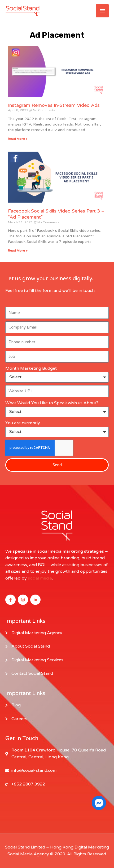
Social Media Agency (28, 854)
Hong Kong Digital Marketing (79, 847)
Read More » (18, 139)
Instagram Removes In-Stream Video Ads (54, 105)
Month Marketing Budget (31, 368)
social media (40, 578)
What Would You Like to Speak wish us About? (51, 403)
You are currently (22, 423)
